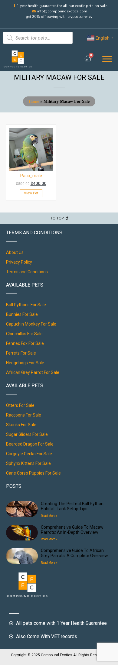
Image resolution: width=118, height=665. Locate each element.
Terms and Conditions (27, 271)
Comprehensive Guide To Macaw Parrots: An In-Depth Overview (72, 530)
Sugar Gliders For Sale (27, 434)
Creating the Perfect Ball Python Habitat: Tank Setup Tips (72, 506)
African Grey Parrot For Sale (32, 372)
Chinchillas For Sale (24, 333)
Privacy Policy (19, 262)
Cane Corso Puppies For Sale (33, 473)
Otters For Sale (20, 405)
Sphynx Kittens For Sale (28, 463)
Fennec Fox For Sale (25, 343)
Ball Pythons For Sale (26, 304)
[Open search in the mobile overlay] (38, 38)
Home (34, 101)
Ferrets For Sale (21, 353)
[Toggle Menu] (107, 59)
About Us (15, 252)
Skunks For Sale (21, 424)
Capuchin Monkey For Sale (31, 324)
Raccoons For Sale (23, 415)
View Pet (31, 193)
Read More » (49, 515)
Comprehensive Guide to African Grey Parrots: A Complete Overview (74, 553)
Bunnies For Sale (22, 314)
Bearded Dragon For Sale (30, 444)
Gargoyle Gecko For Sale (29, 453)
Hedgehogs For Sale (25, 362)
